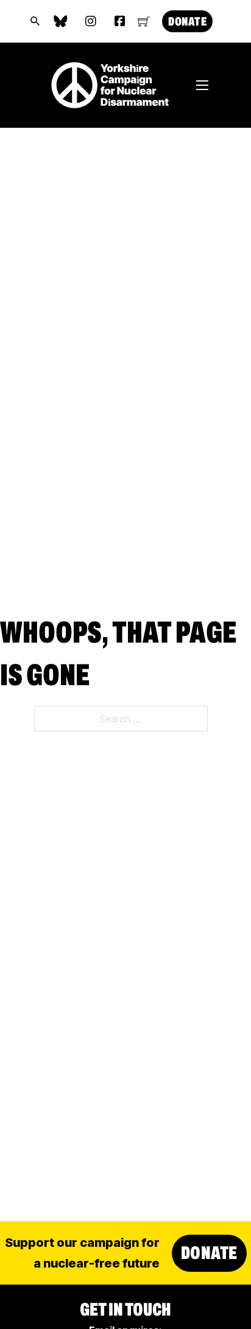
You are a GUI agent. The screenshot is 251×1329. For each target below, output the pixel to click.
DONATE (187, 21)
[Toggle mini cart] (144, 21)
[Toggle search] (35, 21)
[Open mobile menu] (202, 85)
